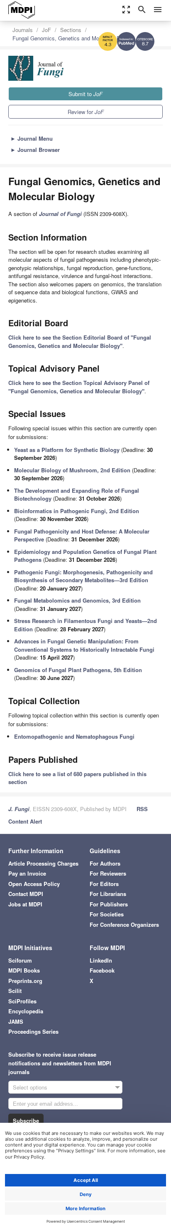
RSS (142, 809)
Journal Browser (35, 150)
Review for (86, 112)
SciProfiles (22, 1001)
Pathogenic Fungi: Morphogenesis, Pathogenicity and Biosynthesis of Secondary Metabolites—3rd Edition (83, 576)
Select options (30, 1087)
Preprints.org (25, 981)
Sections (70, 30)
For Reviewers (108, 873)
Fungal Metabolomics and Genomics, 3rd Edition (77, 600)
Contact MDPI (25, 894)
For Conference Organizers (124, 924)
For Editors (104, 884)
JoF (46, 30)
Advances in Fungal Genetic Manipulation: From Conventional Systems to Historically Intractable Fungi (84, 645)
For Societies (107, 914)
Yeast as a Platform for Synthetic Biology (67, 450)
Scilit (15, 991)
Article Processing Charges (43, 863)
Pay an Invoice (27, 873)
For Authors (105, 863)
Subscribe (26, 1120)
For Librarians (108, 894)
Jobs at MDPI (25, 904)
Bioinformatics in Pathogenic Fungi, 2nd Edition (76, 511)
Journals (22, 30)
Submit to (85, 94)
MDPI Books (24, 970)
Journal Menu (31, 138)
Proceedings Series (33, 1031)
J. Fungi (18, 809)
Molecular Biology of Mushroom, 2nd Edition (72, 470)
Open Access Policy (34, 884)
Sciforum (20, 960)
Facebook (102, 970)
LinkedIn (101, 960)
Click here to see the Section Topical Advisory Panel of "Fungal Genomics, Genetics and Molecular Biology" (78, 387)
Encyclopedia (25, 1011)
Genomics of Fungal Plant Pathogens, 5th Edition (78, 670)
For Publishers (109, 904)
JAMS (15, 1021)
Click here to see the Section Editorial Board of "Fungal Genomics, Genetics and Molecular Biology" (79, 341)
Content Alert (25, 821)
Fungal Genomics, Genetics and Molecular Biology (73, 38)
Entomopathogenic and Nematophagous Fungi (74, 736)
